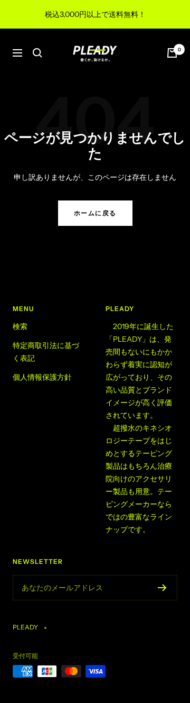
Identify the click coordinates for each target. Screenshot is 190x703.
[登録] (162, 587)
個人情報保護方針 (42, 377)
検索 (20, 326)
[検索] (37, 53)
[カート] (172, 53)
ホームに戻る (95, 213)
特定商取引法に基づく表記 (46, 352)
